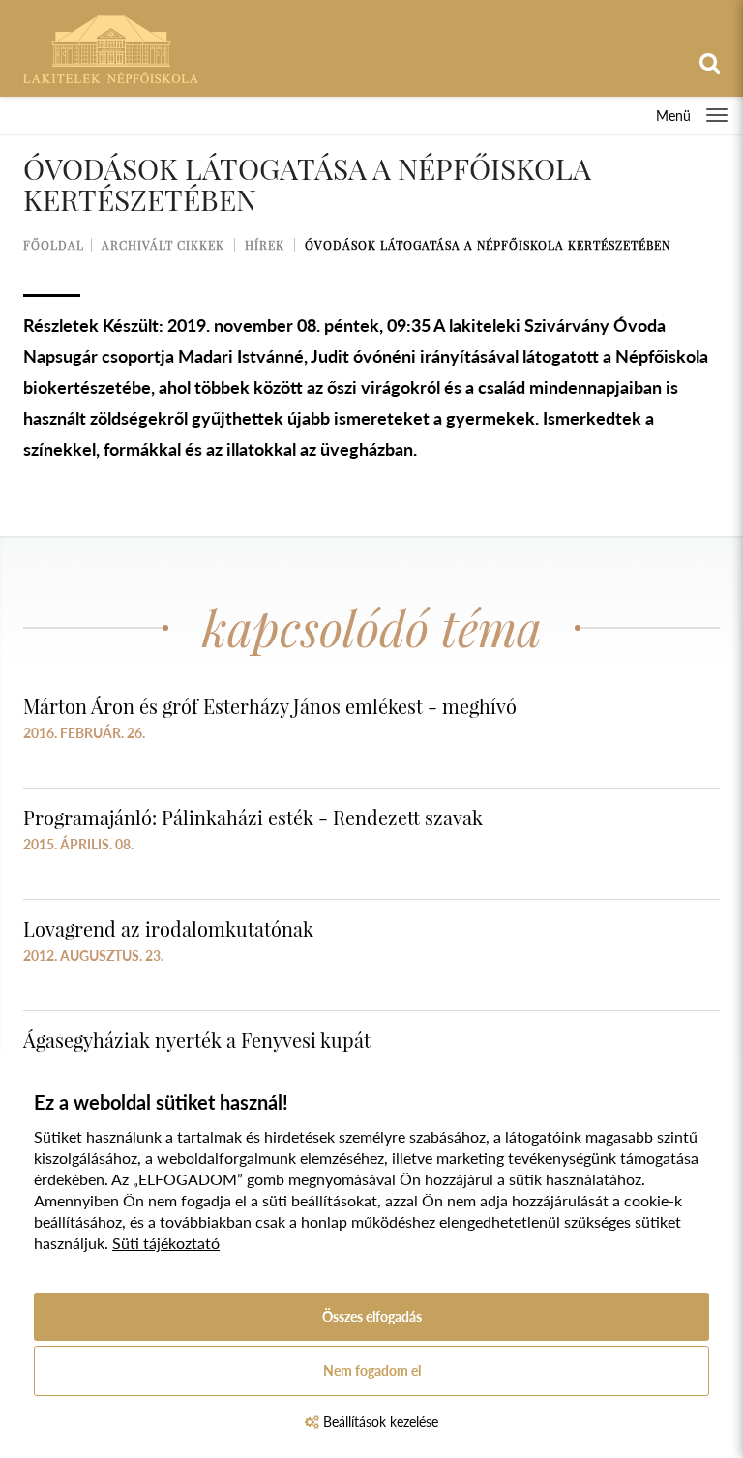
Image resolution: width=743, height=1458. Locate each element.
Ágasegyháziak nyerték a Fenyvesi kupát (197, 1040)
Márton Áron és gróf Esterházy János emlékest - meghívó (270, 706)
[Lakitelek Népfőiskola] (110, 47)
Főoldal (53, 245)
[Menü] (716, 115)
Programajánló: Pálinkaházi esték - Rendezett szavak (253, 817)
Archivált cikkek (163, 245)
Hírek (264, 245)
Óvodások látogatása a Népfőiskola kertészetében (487, 245)
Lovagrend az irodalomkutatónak (168, 928)
